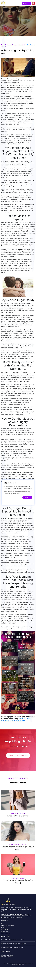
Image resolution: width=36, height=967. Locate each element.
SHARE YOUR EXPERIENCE (18, 755)
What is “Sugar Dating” (7, 925)
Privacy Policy (5, 931)
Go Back (31, 45)
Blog (2, 927)
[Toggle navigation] (33, 3)
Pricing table (4, 929)
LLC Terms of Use (6, 933)
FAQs (2, 924)
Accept (27, 497)
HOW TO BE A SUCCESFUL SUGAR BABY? (15, 720)
